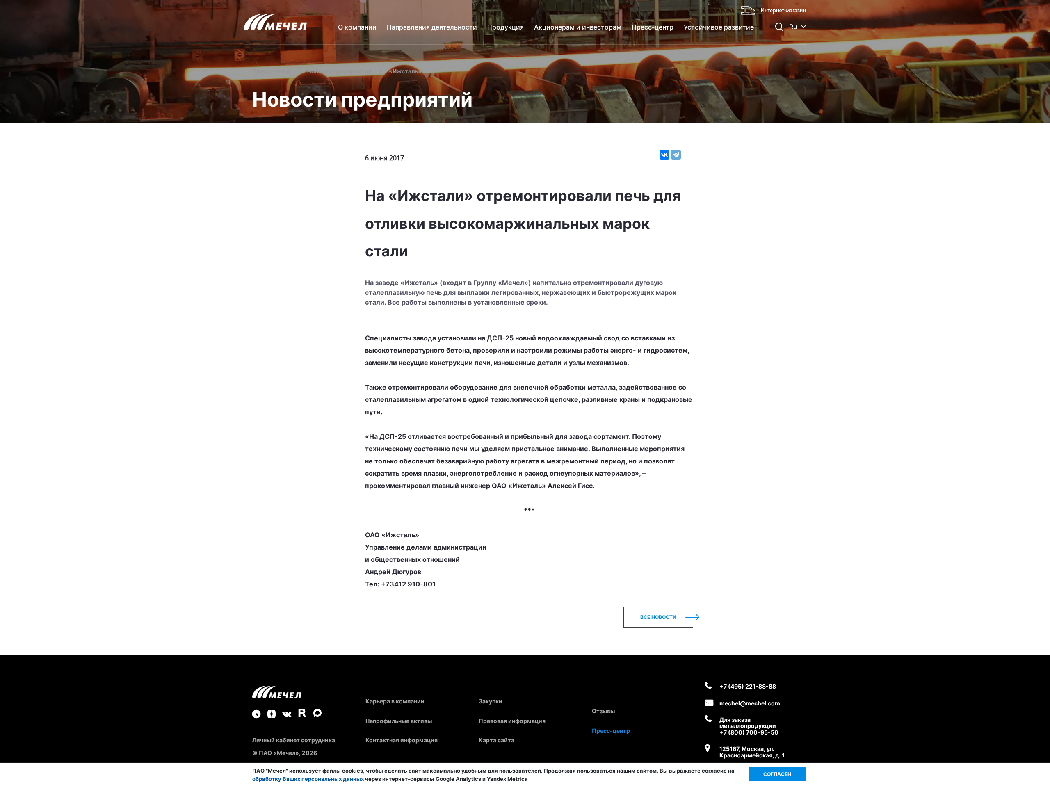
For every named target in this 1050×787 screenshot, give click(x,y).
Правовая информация (512, 720)
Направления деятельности (432, 27)
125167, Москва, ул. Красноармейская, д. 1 (752, 752)
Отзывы (603, 710)
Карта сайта (496, 740)
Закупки (490, 701)
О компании (357, 27)
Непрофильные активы (398, 720)
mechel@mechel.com (749, 703)
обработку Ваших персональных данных (308, 779)
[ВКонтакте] (664, 155)
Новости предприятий (339, 71)
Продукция (505, 27)
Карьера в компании (395, 701)
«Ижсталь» (405, 71)
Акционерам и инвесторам (577, 27)
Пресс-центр (652, 27)
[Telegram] (676, 155)
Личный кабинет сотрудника (293, 740)
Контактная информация (401, 740)
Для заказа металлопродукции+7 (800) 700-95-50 (748, 725)
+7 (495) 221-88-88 (747, 686)
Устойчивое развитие (719, 27)
